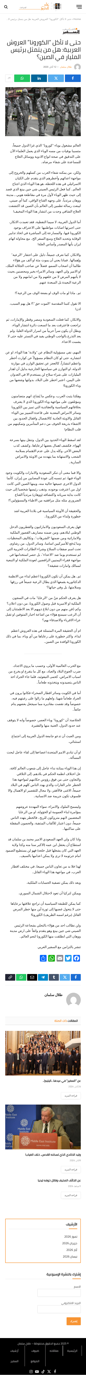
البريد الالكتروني (71, 1303)
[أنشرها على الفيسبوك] (73, 78)
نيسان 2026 (70, 1256)
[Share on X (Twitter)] (56, 78)
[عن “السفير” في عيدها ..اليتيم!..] (43, 1053)
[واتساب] (22, 78)
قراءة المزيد (70, 1095)
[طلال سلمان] (41, 6)
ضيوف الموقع (35, 1356)
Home (77, 19)
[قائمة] (79, 6)
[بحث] (6, 6)
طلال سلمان (66, 67)
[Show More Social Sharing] (9, 78)
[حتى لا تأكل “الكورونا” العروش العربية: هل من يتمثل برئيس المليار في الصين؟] (43, 111)
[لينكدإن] (39, 78)
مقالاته (54, 1350)
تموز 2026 (70, 1236)
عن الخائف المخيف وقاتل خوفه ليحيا (59, 1180)
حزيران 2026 (69, 1243)
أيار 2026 (71, 1250)
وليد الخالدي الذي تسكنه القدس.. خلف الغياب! (53, 1154)
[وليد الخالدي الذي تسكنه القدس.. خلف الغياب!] (43, 1127)
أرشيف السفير (14, 1356)
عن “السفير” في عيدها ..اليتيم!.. (62, 1080)
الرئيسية (72, 1350)
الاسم (77, 1286)
